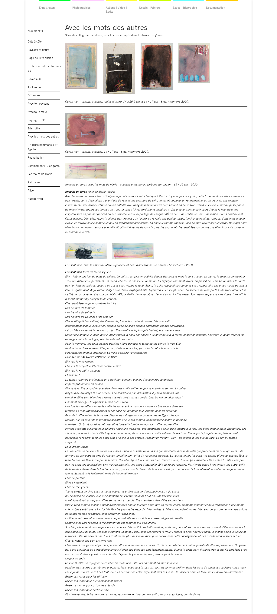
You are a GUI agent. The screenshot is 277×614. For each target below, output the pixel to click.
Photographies (81, 7)
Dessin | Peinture (150, 7)
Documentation (215, 7)
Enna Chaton (47, 7)
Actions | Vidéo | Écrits (116, 9)
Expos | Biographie (185, 7)
